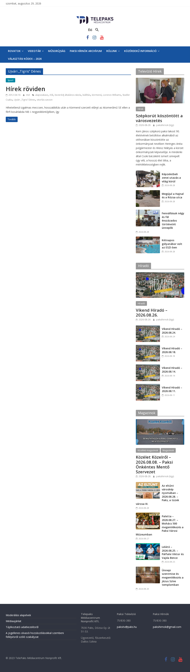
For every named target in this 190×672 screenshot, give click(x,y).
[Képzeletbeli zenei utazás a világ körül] (148, 172)
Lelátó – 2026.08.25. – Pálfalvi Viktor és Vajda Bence (173, 552)
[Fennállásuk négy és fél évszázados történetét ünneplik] (148, 211)
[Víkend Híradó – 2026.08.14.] (148, 366)
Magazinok (168, 450)
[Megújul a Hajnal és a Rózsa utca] (148, 192)
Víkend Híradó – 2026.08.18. (172, 350)
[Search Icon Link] (97, 30)
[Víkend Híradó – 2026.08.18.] (148, 346)
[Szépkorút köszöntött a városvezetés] (160, 79)
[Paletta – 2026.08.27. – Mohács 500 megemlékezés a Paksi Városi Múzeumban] (148, 514)
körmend (96, 94)
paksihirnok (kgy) (165, 125)
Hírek (140, 109)
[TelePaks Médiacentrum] (95, 17)
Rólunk (111, 51)
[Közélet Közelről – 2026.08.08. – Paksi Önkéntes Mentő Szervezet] (160, 421)
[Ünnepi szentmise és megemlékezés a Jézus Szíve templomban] (148, 568)
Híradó (141, 303)
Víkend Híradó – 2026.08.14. (172, 369)
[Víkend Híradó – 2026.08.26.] (160, 274)
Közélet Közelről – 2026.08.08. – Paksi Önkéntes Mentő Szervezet (154, 464)
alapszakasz (41, 94)
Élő (90, 30)
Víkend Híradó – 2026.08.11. (172, 389)
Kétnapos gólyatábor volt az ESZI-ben (172, 243)
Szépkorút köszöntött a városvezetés (159, 118)
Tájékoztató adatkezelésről (22, 627)
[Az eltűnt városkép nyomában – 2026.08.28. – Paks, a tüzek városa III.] (148, 484)
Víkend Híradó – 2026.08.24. (172, 330)
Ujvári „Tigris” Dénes (24, 99)
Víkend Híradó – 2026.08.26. (151, 312)
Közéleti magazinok (148, 450)
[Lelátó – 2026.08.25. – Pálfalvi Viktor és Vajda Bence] (148, 545)
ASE (51, 94)
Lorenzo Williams (112, 94)
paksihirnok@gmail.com (167, 627)
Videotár (34, 51)
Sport (10, 80)
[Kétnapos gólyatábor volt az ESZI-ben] (148, 238)
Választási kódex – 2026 (25, 58)
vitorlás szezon (45, 99)
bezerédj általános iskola (68, 94)
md (28, 94)
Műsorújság (56, 51)
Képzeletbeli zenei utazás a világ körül (171, 177)
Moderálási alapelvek (18, 615)
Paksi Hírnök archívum (86, 51)
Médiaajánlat (13, 621)
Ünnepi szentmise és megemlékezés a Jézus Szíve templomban (173, 577)
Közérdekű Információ (140, 51)
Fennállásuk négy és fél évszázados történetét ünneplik (173, 221)
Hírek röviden (25, 89)
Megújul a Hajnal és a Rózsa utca (173, 195)
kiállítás (86, 94)
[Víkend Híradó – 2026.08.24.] (148, 327)
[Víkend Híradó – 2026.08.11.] (148, 386)
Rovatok (14, 51)
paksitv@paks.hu (127, 627)
